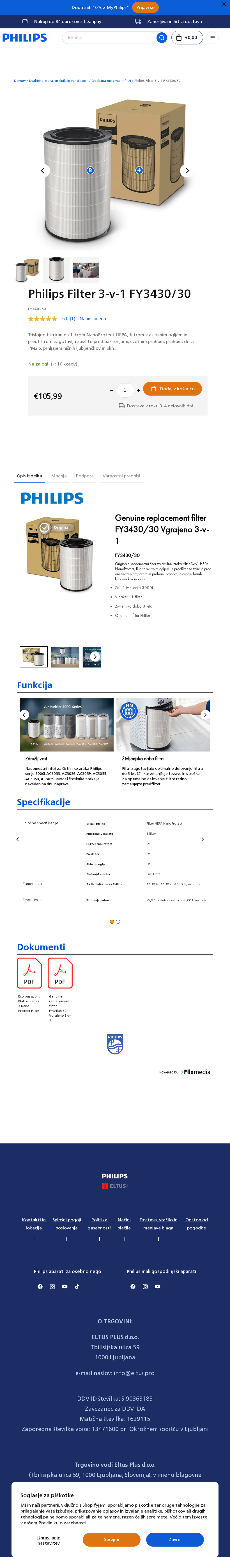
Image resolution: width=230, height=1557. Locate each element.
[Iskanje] (162, 37)
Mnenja (59, 476)
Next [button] (205, 715)
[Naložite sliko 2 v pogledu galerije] (56, 270)
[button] (187, 37)
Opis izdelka (29, 476)
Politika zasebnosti (99, 1224)
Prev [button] (24, 715)
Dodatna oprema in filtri (111, 81)
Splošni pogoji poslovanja (66, 1224)
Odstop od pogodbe (196, 1224)
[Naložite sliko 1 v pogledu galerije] (27, 270)
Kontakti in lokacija (34, 1224)
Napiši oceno (93, 318)
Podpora (85, 476)
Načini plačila (124, 1224)
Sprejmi (111, 1539)
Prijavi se (145, 7)
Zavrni (175, 1539)
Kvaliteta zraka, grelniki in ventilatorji (58, 81)
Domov (20, 81)
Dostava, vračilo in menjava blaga (158, 1224)
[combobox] (115, 37)
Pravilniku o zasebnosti (62, 1523)
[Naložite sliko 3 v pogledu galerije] (86, 270)
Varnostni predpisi (121, 476)
